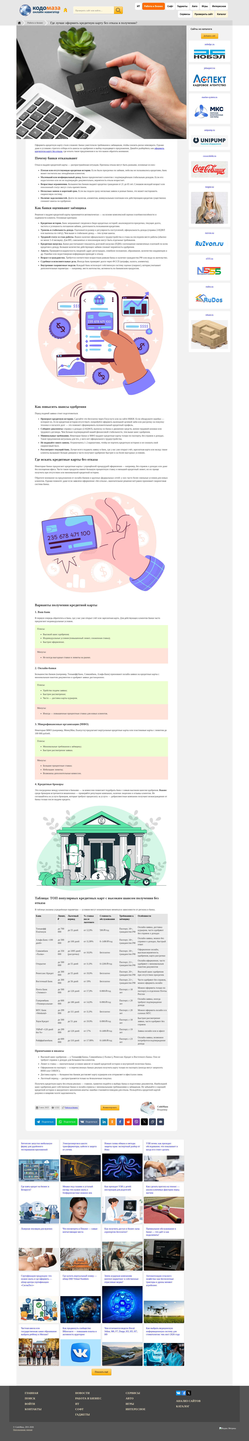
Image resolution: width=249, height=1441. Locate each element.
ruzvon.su (209, 233)
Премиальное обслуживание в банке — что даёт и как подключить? (161, 1232)
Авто (194, 6)
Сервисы (185, 14)
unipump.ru (209, 130)
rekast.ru (209, 315)
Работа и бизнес (153, 6)
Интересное (219, 6)
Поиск (30, 1398)
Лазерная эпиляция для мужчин (36, 1229)
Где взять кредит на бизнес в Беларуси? (35, 1188)
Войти (30, 1403)
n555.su (209, 258)
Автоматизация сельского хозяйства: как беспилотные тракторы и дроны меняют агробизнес (160, 1280)
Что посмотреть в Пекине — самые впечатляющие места (80, 1230)
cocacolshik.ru (209, 156)
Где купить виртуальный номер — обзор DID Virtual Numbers (80, 1277)
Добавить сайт (209, 36)
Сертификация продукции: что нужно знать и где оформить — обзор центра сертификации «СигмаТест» (36, 1280)
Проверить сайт (204, 14)
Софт (170, 6)
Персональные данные (22, 1430)
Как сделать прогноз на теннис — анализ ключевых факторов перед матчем (163, 1189)
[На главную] (40, 10)
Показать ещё (101, 1372)
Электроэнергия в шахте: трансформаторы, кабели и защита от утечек (80, 1146)
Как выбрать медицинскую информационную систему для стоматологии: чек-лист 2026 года (163, 1331)
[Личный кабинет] (65, 10)
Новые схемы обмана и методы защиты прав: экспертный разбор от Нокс (122, 1146)
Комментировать (110, 1108)
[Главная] (19, 23)
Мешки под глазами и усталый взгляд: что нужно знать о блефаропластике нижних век (78, 1189)
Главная (31, 1393)
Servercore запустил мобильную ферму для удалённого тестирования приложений (36, 1146)
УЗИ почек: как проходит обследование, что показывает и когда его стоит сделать (162, 1146)
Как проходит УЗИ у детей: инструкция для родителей (117, 1188)
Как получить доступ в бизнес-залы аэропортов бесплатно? (122, 1230)
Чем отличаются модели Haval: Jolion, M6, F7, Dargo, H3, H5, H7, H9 (120, 1331)
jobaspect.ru (209, 68)
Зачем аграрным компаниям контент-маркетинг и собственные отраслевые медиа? (121, 1279)
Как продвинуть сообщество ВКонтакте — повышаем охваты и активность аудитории (80, 1331)
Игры (205, 6)
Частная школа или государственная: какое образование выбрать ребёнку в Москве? (39, 1331)
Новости (82, 1393)
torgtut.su (209, 187)
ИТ (138, 6)
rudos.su (209, 286)
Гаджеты (182, 6)
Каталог (221, 14)
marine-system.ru (209, 97)
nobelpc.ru (209, 44)
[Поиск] (118, 10)
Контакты (33, 1409)
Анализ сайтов (188, 1401)
